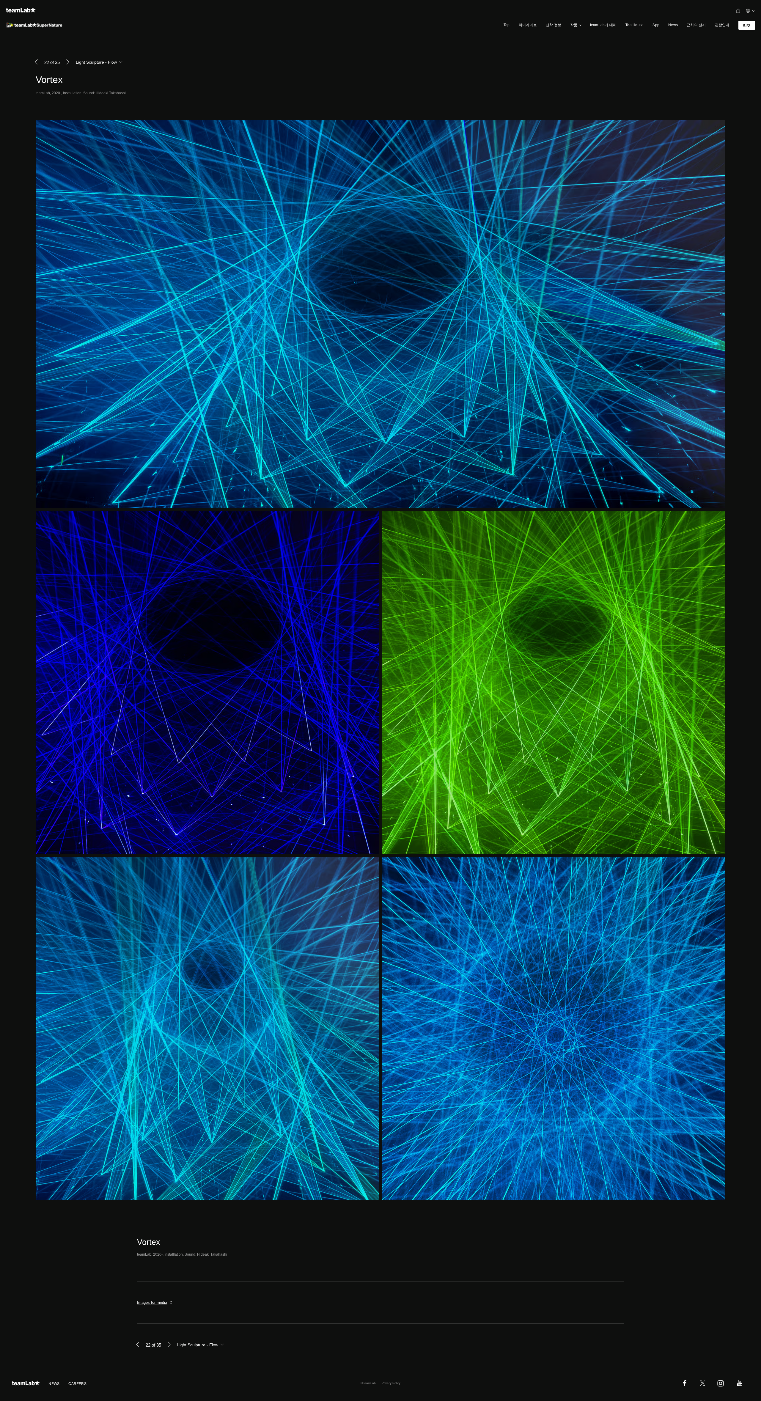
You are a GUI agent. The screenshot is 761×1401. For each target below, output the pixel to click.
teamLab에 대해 (603, 25)
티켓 (746, 25)
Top (507, 25)
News (673, 25)
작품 (573, 25)
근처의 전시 (696, 25)
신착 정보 (553, 25)
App (655, 25)
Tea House (634, 25)
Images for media (152, 1302)
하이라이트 (528, 25)
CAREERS (77, 1384)
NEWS (53, 1384)
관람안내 (722, 25)
